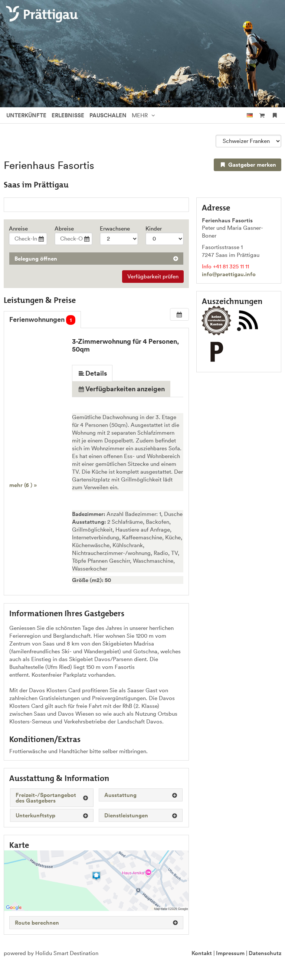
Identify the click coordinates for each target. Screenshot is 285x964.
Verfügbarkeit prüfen (152, 276)
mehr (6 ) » (23, 484)
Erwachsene (115, 228)
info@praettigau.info (229, 274)
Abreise (64, 228)
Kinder (153, 228)
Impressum (230, 953)
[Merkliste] (274, 115)
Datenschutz (265, 953)
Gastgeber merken (251, 164)
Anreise (18, 228)
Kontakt (201, 953)
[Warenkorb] (261, 115)
